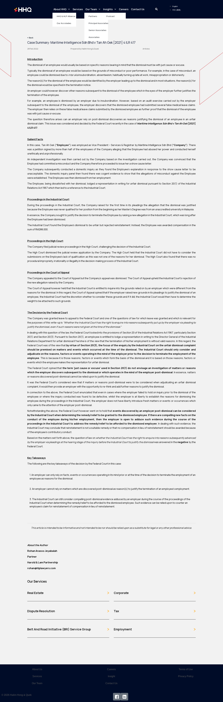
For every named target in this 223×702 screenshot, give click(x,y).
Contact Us (137, 9)
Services (78, 9)
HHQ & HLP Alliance (66, 16)
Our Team (91, 9)
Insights (108, 9)
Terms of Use (186, 669)
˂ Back (30, 38)
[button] (156, 9)
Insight (111, 676)
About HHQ (60, 9)
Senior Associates (97, 30)
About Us (37, 669)
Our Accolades (64, 23)
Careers (123, 9)
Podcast (110, 16)
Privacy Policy (185, 676)
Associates (94, 37)
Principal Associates (98, 23)
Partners (93, 16)
